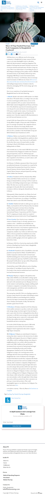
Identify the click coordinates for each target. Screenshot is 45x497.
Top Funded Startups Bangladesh (21, 394)
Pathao (10, 176)
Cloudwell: (11, 250)
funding (9, 394)
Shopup (10, 275)
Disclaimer (6, 477)
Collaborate (6, 465)
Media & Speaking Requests (11, 475)
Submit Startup (7, 480)
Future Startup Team (13, 52)
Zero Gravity (12, 219)
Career (5, 463)
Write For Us (6, 467)
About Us (5, 460)
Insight (8, 43)
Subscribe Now (16, 426)
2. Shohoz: (10, 136)
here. (17, 385)
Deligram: (12, 334)
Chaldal (10, 204)
